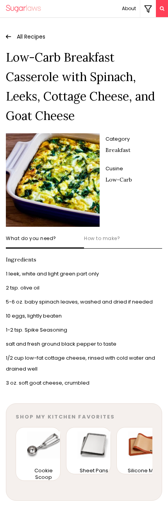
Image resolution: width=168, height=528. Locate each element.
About (129, 8)
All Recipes (31, 37)
